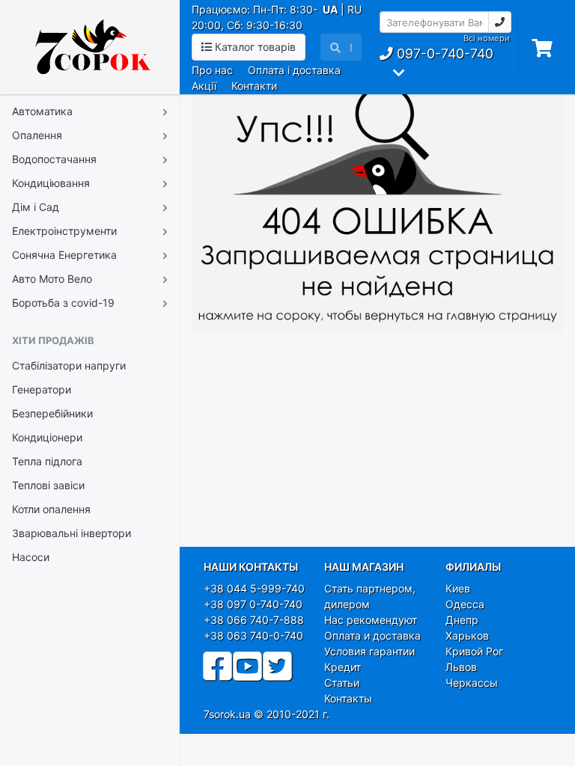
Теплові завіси (48, 485)
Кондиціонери (47, 437)
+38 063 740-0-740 (253, 635)
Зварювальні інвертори (71, 533)
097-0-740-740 (443, 53)
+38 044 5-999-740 (254, 588)
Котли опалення (51, 509)
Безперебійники (52, 413)
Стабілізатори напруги (69, 365)
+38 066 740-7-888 (254, 619)
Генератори (41, 389)
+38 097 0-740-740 (253, 604)
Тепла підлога (47, 461)
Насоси (30, 557)
